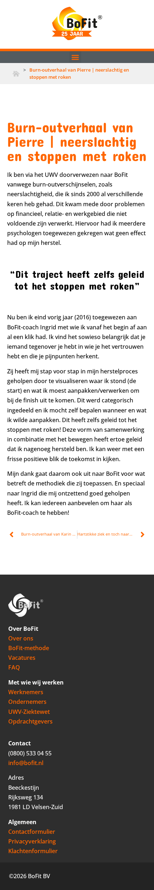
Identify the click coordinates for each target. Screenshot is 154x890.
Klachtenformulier (33, 851)
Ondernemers (27, 702)
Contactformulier (31, 832)
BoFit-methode (28, 648)
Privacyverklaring (32, 841)
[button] (75, 57)
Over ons (20, 638)
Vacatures (21, 658)
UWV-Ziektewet (29, 712)
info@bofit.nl (25, 763)
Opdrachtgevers (30, 721)
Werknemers (25, 692)
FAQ (14, 667)
